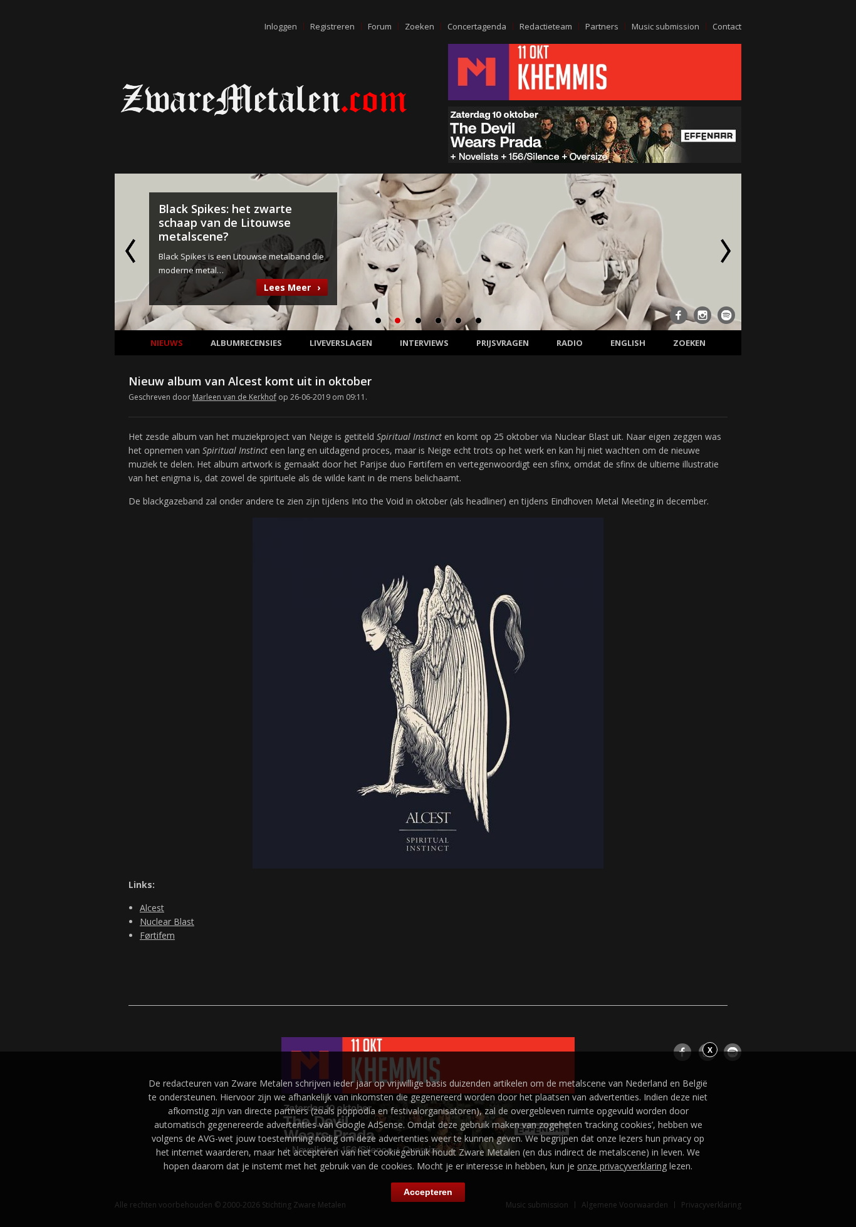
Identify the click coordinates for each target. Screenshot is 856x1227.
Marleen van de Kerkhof (234, 397)
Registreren (332, 26)
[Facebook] (678, 315)
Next (724, 250)
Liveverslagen (341, 342)
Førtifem (157, 935)
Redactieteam (545, 26)
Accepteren (428, 1192)
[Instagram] (702, 315)
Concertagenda (476, 26)
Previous (132, 250)
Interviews (424, 342)
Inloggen (280, 26)
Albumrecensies (246, 342)
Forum (380, 26)
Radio (569, 342)
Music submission (665, 26)
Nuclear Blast (167, 921)
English (627, 342)
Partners (602, 26)
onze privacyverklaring (622, 1166)
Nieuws (166, 342)
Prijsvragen (502, 342)
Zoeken (419, 26)
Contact (726, 26)
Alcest (152, 908)
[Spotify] (726, 315)
